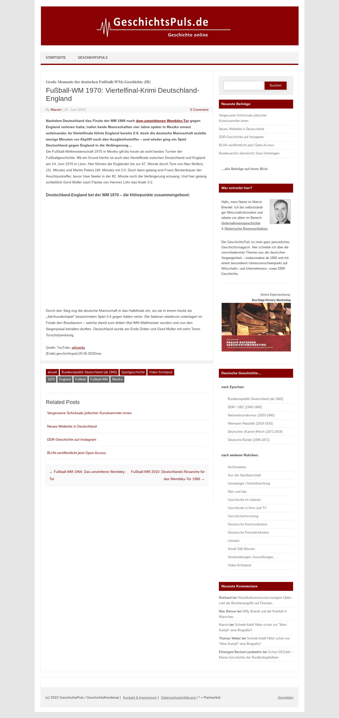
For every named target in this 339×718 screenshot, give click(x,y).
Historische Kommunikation (247, 524)
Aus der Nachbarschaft (244, 475)
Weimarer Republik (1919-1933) (250, 423)
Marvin (56, 110)
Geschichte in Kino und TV (247, 508)
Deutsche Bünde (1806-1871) (249, 440)
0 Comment (199, 110)
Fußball (80, 379)
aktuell (52, 372)
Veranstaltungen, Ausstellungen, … (253, 557)
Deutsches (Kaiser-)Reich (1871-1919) (255, 431)
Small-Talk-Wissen (241, 549)
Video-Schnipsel (160, 372)
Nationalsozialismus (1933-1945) (251, 415)
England (65, 379)
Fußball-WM (99, 379)
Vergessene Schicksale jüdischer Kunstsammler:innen (89, 413)
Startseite (56, 57)
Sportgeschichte (133, 372)
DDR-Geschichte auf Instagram (71, 439)
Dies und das (237, 491)
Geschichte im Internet (244, 500)
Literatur (233, 541)
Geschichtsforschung (243, 516)
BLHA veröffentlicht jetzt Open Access (76, 453)
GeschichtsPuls (93, 57)
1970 (51, 379)
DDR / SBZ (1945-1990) (245, 407)
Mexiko (117, 379)
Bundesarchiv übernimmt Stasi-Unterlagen (249, 153)
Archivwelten (237, 467)
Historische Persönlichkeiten (248, 532)
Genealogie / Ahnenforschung (249, 483)
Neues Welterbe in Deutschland (72, 426)
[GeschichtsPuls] (170, 44)
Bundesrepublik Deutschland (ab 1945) (89, 372)
